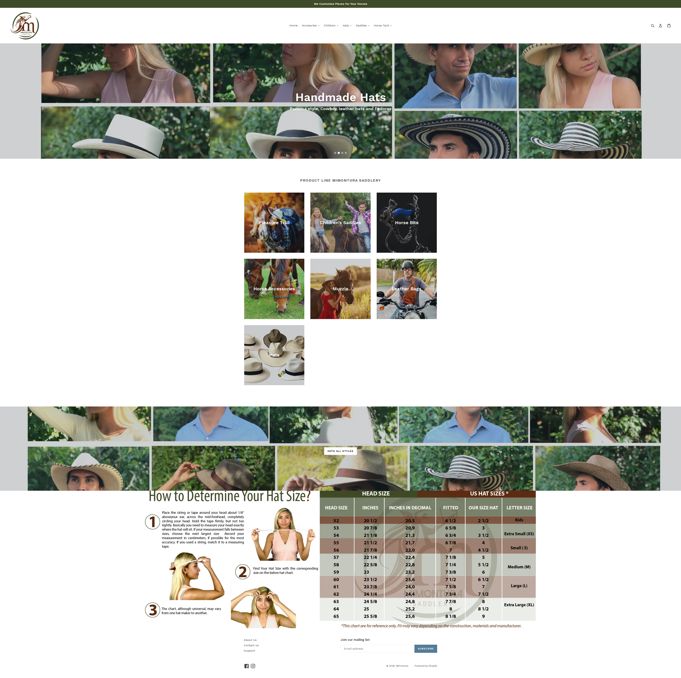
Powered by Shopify (425, 666)
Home (293, 25)
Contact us (251, 645)
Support (249, 650)
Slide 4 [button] (346, 153)
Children (330, 25)
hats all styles (340, 451)
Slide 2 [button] (339, 153)
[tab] (335, 153)
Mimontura (402, 666)
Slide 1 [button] (335, 153)
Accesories (310, 25)
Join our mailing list (355, 639)
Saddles (362, 25)
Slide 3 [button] (342, 153)
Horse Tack (382, 25)
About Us (250, 640)
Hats (346, 25)
